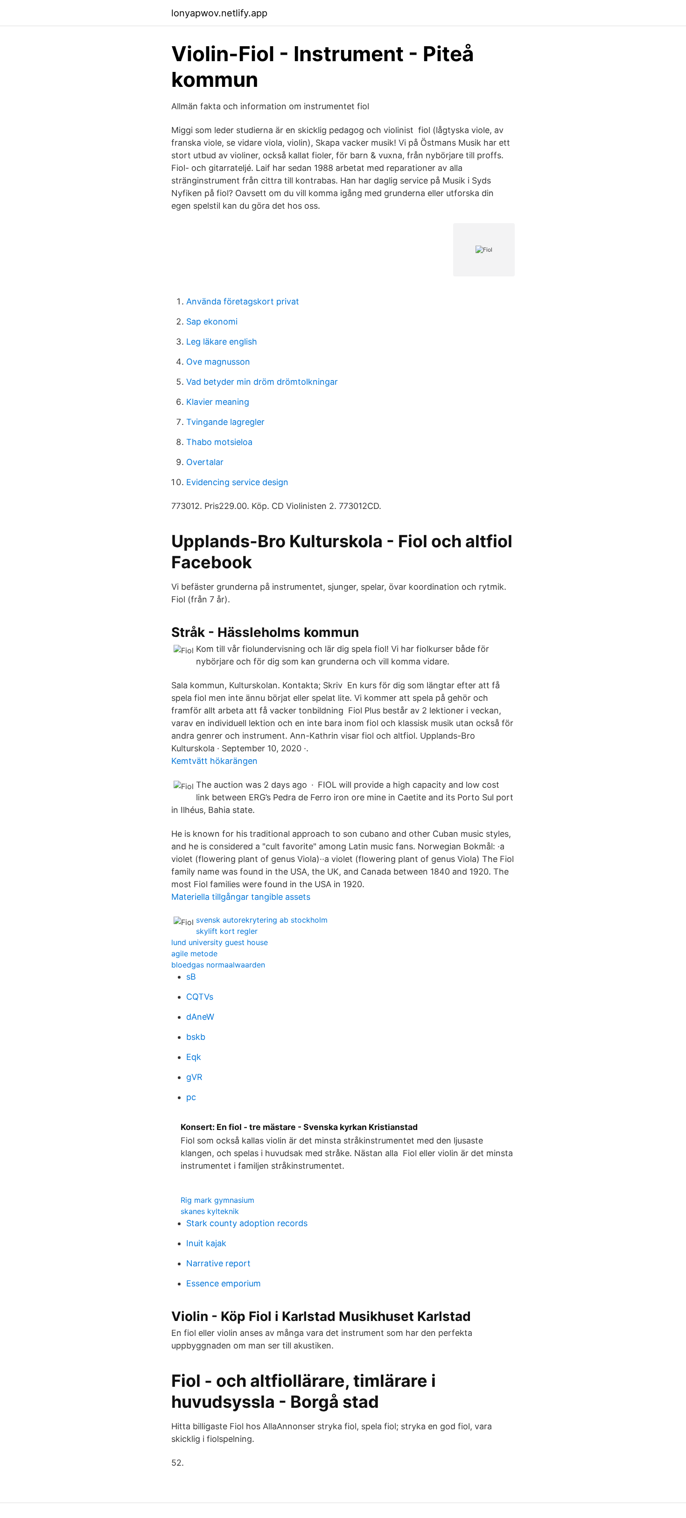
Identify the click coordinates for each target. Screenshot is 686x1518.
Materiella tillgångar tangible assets (240, 897)
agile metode (194, 953)
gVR (194, 1077)
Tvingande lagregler (225, 422)
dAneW (200, 1017)
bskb (195, 1037)
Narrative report (218, 1263)
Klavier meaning (217, 402)
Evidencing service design (237, 482)
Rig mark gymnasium (217, 1200)
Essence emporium (223, 1283)
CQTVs (199, 997)
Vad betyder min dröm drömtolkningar (262, 382)
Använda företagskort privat (242, 301)
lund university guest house (219, 942)
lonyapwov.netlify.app (219, 13)
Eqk (193, 1057)
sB (191, 976)
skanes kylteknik (210, 1211)
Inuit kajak (206, 1243)
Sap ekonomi (212, 321)
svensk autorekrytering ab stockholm (262, 920)
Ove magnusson (218, 362)
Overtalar (205, 462)
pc (191, 1097)
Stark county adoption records (247, 1223)
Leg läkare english (221, 341)
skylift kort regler (227, 931)
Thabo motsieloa (219, 442)
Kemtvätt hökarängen (214, 761)
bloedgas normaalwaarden (218, 964)
